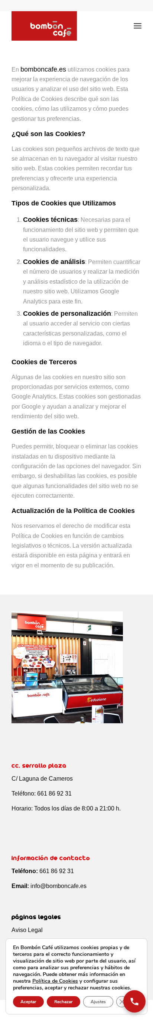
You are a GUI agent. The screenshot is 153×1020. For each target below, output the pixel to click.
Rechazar (63, 1002)
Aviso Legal (27, 930)
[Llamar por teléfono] (134, 1001)
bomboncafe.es (43, 69)
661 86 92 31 (54, 793)
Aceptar (28, 1002)
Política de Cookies (55, 981)
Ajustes (98, 1002)
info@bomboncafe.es (58, 886)
